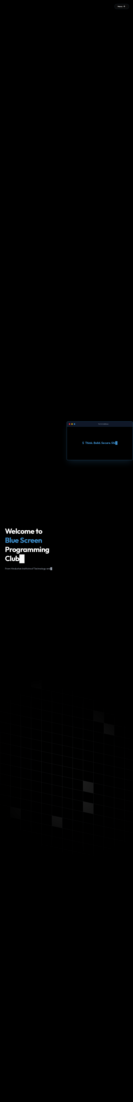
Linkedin (43, 575)
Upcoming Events (18, 575)
